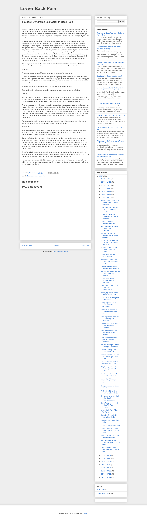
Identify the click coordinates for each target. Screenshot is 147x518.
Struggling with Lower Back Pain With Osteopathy (108, 305)
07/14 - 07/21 (106, 474)
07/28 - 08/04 (106, 468)
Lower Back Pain (38, 8)
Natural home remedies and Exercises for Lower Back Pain (110, 156)
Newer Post (27, 246)
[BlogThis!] (51, 173)
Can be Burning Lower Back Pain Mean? (109, 351)
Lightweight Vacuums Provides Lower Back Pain (109, 381)
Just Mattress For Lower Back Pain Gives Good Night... (110, 430)
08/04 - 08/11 (106, 464)
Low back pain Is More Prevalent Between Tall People (108, 48)
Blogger (84, 513)
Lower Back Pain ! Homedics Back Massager (107, 280)
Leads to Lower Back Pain (110, 425)
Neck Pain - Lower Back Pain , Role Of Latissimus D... (109, 287)
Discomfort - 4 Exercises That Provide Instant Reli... (109, 312)
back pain (30, 176)
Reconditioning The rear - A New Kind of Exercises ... (110, 228)
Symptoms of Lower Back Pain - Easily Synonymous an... (110, 398)
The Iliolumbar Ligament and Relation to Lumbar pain (110, 449)
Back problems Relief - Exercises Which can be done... (110, 442)
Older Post (85, 246)
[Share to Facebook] (55, 173)
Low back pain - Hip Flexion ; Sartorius (111, 115)
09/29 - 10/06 (106, 185)
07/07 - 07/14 (106, 477)
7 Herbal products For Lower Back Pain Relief (110, 267)
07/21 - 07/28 (106, 471)
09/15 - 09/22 (106, 191)
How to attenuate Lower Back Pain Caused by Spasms (109, 261)
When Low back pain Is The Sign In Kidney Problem (109, 209)
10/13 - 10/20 (106, 179)
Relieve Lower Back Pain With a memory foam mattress (110, 202)
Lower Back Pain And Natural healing (108, 255)
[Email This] (49, 173)
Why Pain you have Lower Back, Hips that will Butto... (110, 369)
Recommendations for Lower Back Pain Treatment (109, 332)
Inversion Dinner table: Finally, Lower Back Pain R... (109, 249)
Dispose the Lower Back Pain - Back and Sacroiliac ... (109, 325)
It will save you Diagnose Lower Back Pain (110, 436)
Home (56, 246)
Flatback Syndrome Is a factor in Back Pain (109, 363)
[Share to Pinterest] (58, 173)
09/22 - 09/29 (106, 188)
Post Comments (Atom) (60, 252)
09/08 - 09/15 (106, 194)
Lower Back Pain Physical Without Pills (110, 299)
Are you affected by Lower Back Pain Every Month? (110, 273)
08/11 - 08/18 (106, 461)
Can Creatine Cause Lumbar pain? (109, 76)
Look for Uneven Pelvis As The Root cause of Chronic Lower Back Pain (110, 89)
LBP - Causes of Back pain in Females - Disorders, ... (109, 339)
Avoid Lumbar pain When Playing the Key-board (110, 346)
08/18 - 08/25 (106, 458)
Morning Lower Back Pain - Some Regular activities (110, 319)
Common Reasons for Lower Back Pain (109, 222)
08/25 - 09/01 (106, 455)
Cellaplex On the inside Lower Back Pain (109, 416)
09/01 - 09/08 (106, 198)
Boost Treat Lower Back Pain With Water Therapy (109, 405)
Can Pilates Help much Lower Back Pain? (109, 375)
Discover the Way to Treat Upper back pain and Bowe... (110, 357)
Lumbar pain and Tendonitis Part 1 (109, 103)
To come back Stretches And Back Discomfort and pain (109, 242)
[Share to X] (53, 173)
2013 (101, 176)
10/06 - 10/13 (106, 182)
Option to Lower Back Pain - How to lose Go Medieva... (109, 216)
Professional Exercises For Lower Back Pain (109, 392)
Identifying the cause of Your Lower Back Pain (109, 293)
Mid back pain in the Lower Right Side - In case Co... (109, 235)
